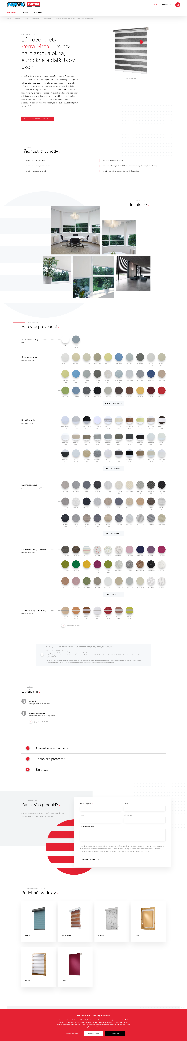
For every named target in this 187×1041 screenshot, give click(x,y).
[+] (141, 42)
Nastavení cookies (72, 1033)
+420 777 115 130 (164, 5)
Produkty (11, 13)
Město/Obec (128, 815)
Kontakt (38, 13)
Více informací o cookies (90, 1022)
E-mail (126, 804)
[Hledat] (177, 4)
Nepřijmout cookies (93, 1033)
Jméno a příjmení (86, 804)
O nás (25, 13)
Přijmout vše (115, 1033)
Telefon (83, 815)
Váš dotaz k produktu (87, 827)
